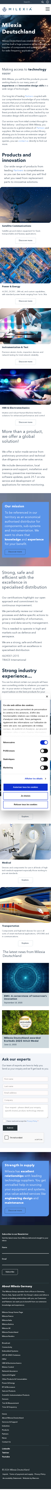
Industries (6, 1426)
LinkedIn (6, 1449)
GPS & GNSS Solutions (11, 1355)
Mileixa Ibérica (8, 1324)
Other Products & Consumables (14, 1379)
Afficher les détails (34, 778)
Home (4, 1414)
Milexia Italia (7, 1320)
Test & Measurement (10, 1403)
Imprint (5, 1474)
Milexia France (7, 1316)
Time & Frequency (9, 1407)
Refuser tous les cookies (25, 804)
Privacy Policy (32, 1121)
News (4, 1438)
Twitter (5, 1453)
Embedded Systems (10, 1351)
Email (4, 1259)
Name (4, 1247)
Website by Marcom (31, 1478)
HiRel (4, 1359)
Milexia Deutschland (10, 1332)
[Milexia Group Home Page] (17, 9)
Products (5, 1430)
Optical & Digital (8, 1375)
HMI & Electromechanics (11, 1363)
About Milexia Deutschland (13, 1418)
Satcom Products (9, 1391)
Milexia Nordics (8, 1336)
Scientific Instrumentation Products (16, 1395)
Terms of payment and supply (21, 1474)
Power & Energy (8, 1383)
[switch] (44, 751)
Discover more (25, 240)
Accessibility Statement (12, 1478)
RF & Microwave (8, 1387)
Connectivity (7, 1347)
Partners (29, 96)
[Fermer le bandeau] (47, 696)
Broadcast (6, 1343)
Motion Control (8, 1367)
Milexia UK (6, 1328)
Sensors (5, 1399)
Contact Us (6, 1442)
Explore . (25, 816)
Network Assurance (10, 1371)
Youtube (6, 1457)
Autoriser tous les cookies (25, 787)
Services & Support (10, 1422)
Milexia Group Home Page (12, 1312)
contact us (23, 141)
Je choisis (25, 796)
